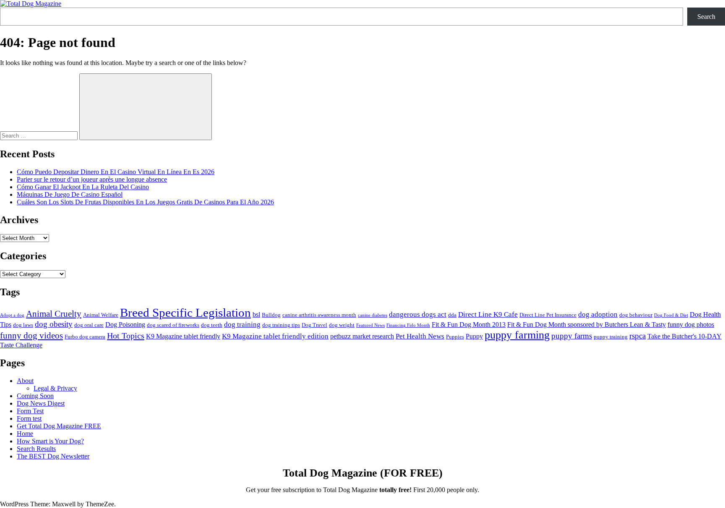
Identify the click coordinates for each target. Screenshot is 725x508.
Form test (29, 418)
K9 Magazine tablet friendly (183, 336)
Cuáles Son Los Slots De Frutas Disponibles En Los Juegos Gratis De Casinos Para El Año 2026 (145, 202)
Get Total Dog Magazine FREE (59, 426)
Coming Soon (35, 395)
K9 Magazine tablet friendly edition (275, 336)
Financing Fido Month (408, 325)
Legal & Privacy (55, 388)
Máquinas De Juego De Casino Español (70, 194)
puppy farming (517, 335)
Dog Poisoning (125, 324)
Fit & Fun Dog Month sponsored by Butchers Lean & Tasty (586, 324)
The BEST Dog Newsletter (53, 456)
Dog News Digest (41, 403)
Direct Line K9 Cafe (488, 314)
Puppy (474, 336)
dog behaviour (635, 315)
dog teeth (211, 325)
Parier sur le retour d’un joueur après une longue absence (92, 179)
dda (452, 315)
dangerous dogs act (417, 314)
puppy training (611, 336)
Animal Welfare (100, 315)
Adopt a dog (12, 315)
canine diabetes (372, 315)
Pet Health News (420, 336)
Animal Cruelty (53, 314)
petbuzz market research (362, 336)
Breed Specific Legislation (185, 312)
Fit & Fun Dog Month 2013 (469, 324)
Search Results (36, 448)
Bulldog (271, 315)
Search (706, 16)
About (25, 380)
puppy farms (571, 335)
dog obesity (54, 324)
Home (25, 433)
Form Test (30, 410)
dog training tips (281, 325)
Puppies (455, 336)
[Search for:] (39, 135)
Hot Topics (125, 335)
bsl (256, 314)
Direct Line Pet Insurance (547, 315)
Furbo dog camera (85, 336)
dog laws (23, 325)
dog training (242, 324)
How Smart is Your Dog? (50, 441)
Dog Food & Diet (671, 315)
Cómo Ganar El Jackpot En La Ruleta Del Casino (83, 186)
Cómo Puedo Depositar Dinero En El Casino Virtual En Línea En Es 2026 (115, 171)
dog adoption (598, 314)
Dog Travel (314, 325)
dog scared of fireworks (173, 325)
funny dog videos (31, 336)
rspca (637, 335)
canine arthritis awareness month (319, 315)
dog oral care (89, 325)
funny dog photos (691, 324)
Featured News (370, 325)
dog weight (342, 325)
